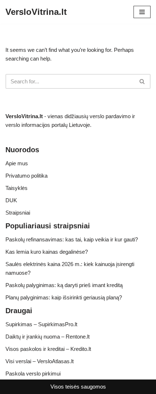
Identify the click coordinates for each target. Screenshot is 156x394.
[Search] (142, 81)
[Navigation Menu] (142, 12)
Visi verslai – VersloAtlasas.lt (39, 361)
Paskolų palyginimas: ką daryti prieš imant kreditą (64, 285)
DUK (11, 200)
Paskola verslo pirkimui (33, 373)
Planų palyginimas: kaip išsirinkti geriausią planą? (63, 297)
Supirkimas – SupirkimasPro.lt (41, 324)
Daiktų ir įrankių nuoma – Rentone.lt (47, 336)
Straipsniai (17, 213)
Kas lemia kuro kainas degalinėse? (46, 252)
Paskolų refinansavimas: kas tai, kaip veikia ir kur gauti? (71, 239)
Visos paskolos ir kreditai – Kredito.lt (48, 349)
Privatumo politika (26, 176)
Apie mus (16, 163)
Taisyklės (16, 188)
